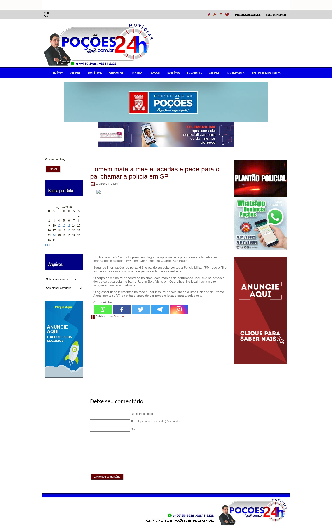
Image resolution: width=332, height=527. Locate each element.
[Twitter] (141, 309)
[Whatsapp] (103, 309)
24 (54, 235)
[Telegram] (160, 309)
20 (68, 230)
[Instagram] (179, 309)
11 (59, 225)
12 (63, 225)
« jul (47, 244)
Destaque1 (120, 316)
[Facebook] (122, 309)
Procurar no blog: (55, 159)
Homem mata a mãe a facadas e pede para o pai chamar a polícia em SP (155, 173)
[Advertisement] (158, 358)
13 (68, 225)
